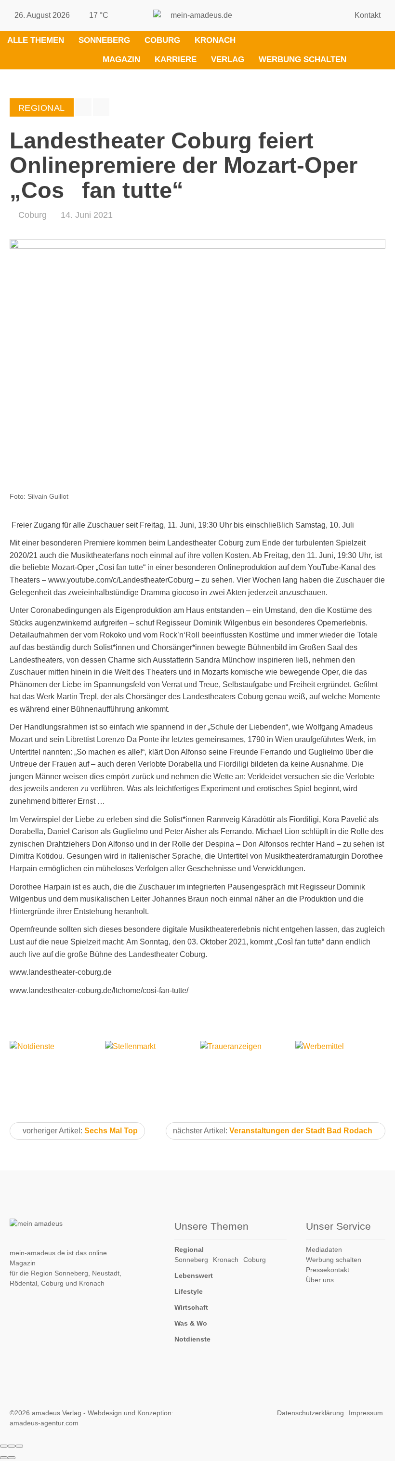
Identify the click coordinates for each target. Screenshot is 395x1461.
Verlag (227, 59)
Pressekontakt (327, 1270)
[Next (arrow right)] (11, 1457)
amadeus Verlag (56, 1413)
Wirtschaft (191, 1307)
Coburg (162, 40)
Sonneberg (104, 40)
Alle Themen (35, 40)
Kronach (215, 40)
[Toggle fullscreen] (11, 1446)
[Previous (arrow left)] (4, 1457)
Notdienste (192, 1339)
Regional (189, 1249)
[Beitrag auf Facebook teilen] (83, 107)
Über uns (320, 1280)
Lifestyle (188, 1291)
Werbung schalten (302, 59)
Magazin (121, 59)
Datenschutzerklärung (310, 1413)
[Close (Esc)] (4, 1446)
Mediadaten (324, 1249)
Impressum (366, 1413)
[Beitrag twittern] (101, 107)
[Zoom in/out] (19, 1446)
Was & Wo (190, 1323)
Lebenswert (193, 1275)
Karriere (176, 59)
